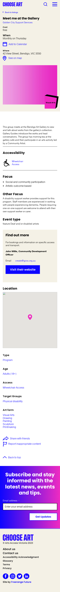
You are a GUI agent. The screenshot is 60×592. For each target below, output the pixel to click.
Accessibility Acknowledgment (21, 557)
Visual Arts (8, 415)
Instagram (12, 576)
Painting (7, 421)
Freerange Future (21, 582)
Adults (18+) (9, 373)
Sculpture (8, 424)
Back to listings (11, 12)
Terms (6, 564)
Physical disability (13, 401)
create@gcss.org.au (25, 260)
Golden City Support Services (18, 22)
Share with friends (20, 438)
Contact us (10, 553)
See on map (15, 58)
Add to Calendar (18, 44)
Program (8, 360)
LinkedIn (26, 576)
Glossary (8, 560)
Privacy (7, 568)
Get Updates (43, 516)
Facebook (5, 576)
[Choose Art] (12, 4)
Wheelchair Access (17, 163)
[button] (30, 317)
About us (9, 549)
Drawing (7, 418)
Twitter (19, 576)
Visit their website (22, 270)
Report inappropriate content (24, 444)
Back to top (14, 457)
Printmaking (9, 427)
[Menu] (54, 4)
